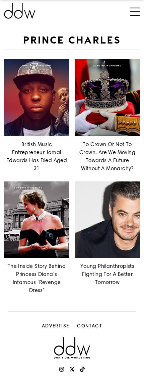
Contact (89, 325)
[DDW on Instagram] (61, 369)
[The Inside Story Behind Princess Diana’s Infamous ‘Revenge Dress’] (36, 219)
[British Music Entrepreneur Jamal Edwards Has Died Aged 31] (36, 97)
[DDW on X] (72, 369)
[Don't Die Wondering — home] (46, 11)
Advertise (55, 325)
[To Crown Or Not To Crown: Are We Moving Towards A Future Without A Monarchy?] (107, 97)
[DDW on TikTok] (82, 369)
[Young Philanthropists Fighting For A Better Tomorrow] (107, 219)
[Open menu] (135, 11)
